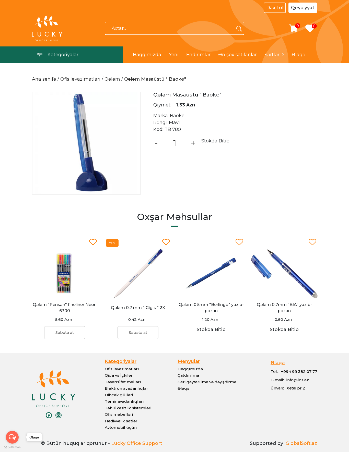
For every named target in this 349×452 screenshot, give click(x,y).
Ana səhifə (44, 79)
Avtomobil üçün (121, 427)
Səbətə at (64, 332)
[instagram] (58, 415)
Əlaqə (298, 54)
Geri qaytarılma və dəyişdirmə (207, 382)
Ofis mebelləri (119, 414)
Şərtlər (272, 54)
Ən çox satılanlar (237, 54)
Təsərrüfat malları (123, 382)
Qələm (112, 79)
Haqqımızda (147, 54)
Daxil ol (274, 7)
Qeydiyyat (303, 7)
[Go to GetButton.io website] (12, 446)
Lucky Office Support (136, 443)
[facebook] (49, 415)
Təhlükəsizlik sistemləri (128, 408)
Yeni (174, 54)
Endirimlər (198, 54)
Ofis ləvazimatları (80, 79)
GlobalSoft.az (300, 443)
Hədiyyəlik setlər (121, 421)
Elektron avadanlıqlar (126, 388)
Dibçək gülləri (119, 395)
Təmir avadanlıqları (124, 401)
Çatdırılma (188, 375)
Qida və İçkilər (119, 375)
